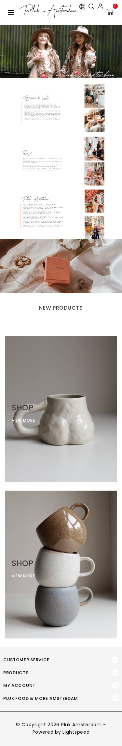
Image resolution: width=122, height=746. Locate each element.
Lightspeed (75, 732)
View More (23, 420)
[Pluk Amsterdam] (48, 11)
